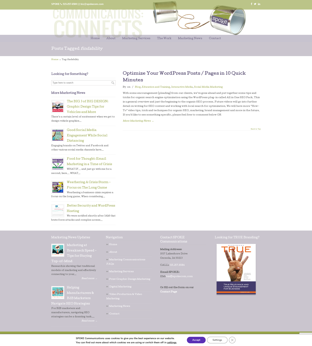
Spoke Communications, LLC (141, 18)
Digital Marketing (120, 287)
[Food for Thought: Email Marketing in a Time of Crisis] (57, 163)
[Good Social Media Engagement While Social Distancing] (57, 135)
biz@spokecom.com (92, 4)
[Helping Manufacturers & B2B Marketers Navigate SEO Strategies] (57, 292)
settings (171, 342)
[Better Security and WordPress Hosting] (57, 210)
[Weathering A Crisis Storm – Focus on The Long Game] (57, 187)
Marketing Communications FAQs (125, 262)
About (113, 252)
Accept (196, 340)
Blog (138, 87)
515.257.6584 (177, 265)
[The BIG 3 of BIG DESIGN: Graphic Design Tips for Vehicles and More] (57, 106)
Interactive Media (182, 87)
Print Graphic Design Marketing (129, 279)
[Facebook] (251, 4)
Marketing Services (121, 272)
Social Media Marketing (208, 87)
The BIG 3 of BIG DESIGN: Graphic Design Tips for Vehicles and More (87, 107)
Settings (217, 340)
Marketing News (119, 306)
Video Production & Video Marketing (124, 296)
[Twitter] (255, 4)
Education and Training (156, 87)
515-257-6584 (70, 4)
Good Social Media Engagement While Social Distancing (87, 136)
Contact (114, 314)
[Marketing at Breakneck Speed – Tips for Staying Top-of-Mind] (57, 250)
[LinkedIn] (259, 4)
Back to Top (256, 129)
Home (54, 60)
